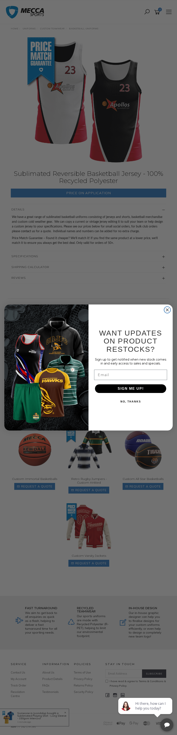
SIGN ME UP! (131, 388)
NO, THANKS (130, 401)
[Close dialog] (167, 310)
